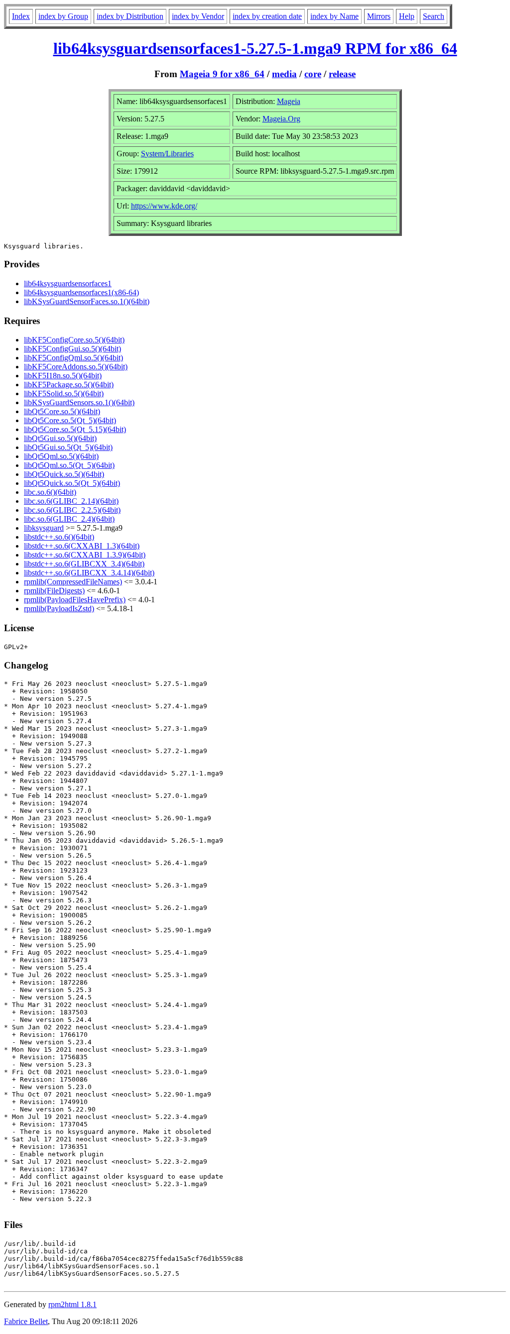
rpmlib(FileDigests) (54, 590)
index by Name (334, 16)
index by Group (63, 16)
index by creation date (267, 16)
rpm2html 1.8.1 (72, 1304)
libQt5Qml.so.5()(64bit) (61, 456)
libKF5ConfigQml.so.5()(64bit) (73, 357)
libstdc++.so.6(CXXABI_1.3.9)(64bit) (84, 555)
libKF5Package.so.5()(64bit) (69, 384)
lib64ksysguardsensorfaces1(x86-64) (81, 292)
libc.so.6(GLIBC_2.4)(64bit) (69, 519)
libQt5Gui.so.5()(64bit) (60, 438)
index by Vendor (198, 16)
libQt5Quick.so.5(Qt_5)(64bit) (72, 483)
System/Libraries (167, 153)
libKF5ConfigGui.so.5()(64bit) (72, 348)
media (284, 74)
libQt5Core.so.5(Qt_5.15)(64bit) (75, 429)
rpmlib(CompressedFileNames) (73, 581)
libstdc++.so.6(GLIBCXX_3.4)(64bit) (84, 563)
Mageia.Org (281, 118)
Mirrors (378, 16)
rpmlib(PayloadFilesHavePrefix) (75, 599)
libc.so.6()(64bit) (50, 492)
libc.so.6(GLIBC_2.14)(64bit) (71, 501)
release (342, 74)
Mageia (288, 101)
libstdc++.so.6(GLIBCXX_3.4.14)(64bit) (89, 572)
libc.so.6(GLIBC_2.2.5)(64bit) (72, 510)
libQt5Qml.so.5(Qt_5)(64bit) (69, 465)
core (312, 74)
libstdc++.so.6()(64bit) (59, 537)
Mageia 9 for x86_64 (222, 74)
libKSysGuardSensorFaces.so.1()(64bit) (86, 301)
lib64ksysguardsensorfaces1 (68, 283)
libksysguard (44, 528)
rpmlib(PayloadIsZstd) (59, 608)
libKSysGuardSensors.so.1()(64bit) (79, 402)
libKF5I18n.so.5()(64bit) (63, 375)
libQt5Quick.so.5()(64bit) (64, 474)
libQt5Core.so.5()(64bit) (62, 411)
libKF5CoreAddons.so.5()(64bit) (76, 366)
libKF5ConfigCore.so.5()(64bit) (74, 339)
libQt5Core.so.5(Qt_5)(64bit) (70, 420)
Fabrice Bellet (26, 1321)
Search (433, 16)
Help (406, 16)
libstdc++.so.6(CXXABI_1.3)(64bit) (81, 546)
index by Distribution (130, 16)
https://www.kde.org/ (164, 206)
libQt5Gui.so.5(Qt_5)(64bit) (68, 447)
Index (21, 16)
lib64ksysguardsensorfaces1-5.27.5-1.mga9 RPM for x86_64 (255, 48)
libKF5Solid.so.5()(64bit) (64, 393)
